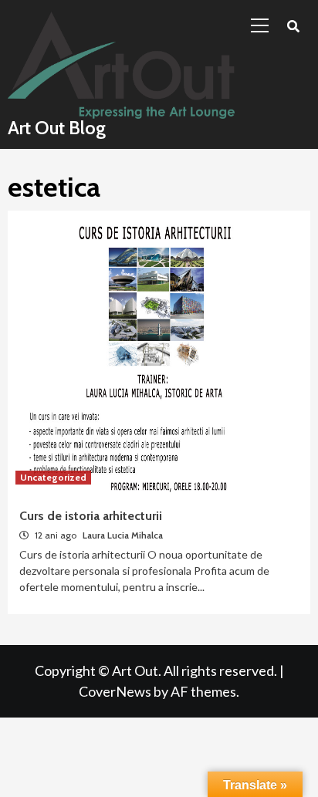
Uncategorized (53, 477)
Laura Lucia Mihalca (123, 535)
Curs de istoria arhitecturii (90, 515)
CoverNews (115, 691)
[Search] (293, 27)
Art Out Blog (57, 128)
